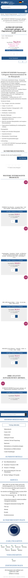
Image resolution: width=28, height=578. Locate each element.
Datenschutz (7, 434)
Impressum (6, 443)
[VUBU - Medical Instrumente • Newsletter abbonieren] (26, 414)
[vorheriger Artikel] (10, 165)
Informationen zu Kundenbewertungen (13, 446)
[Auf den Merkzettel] (20, 62)
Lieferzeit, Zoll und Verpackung (12, 440)
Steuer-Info (17, 47)
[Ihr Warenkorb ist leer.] (3, 10)
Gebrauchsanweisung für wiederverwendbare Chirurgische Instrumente (15, 500)
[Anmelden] (1, 10)
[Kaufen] (16, 221)
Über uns (6, 506)
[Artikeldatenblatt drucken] (24, 62)
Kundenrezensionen (9, 515)
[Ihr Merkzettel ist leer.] (6, 10)
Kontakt (6, 512)
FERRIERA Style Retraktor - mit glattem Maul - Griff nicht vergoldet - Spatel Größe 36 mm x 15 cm (14, 208)
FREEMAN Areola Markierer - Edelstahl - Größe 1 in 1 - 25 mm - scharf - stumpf (14, 349)
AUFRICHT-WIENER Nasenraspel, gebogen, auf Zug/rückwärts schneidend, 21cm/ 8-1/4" (14, 388)
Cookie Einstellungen (9, 451)
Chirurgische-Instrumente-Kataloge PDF (14, 503)
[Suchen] (26, 7)
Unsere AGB (7, 432)
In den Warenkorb (13, 58)
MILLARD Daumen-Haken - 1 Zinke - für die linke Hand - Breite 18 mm (14, 303)
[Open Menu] (26, 11)
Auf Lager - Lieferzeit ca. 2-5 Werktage (14, 50)
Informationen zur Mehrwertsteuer (12, 449)
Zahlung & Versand (9, 437)
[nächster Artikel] (17, 165)
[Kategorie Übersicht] (14, 165)
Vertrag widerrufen (14, 425)
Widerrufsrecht (7, 429)
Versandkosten (14, 48)
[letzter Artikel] (20, 165)
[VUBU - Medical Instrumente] (8, 4)
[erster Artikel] (7, 165)
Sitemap (6, 509)
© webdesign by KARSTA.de (20, 576)
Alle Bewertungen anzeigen (14, 530)
